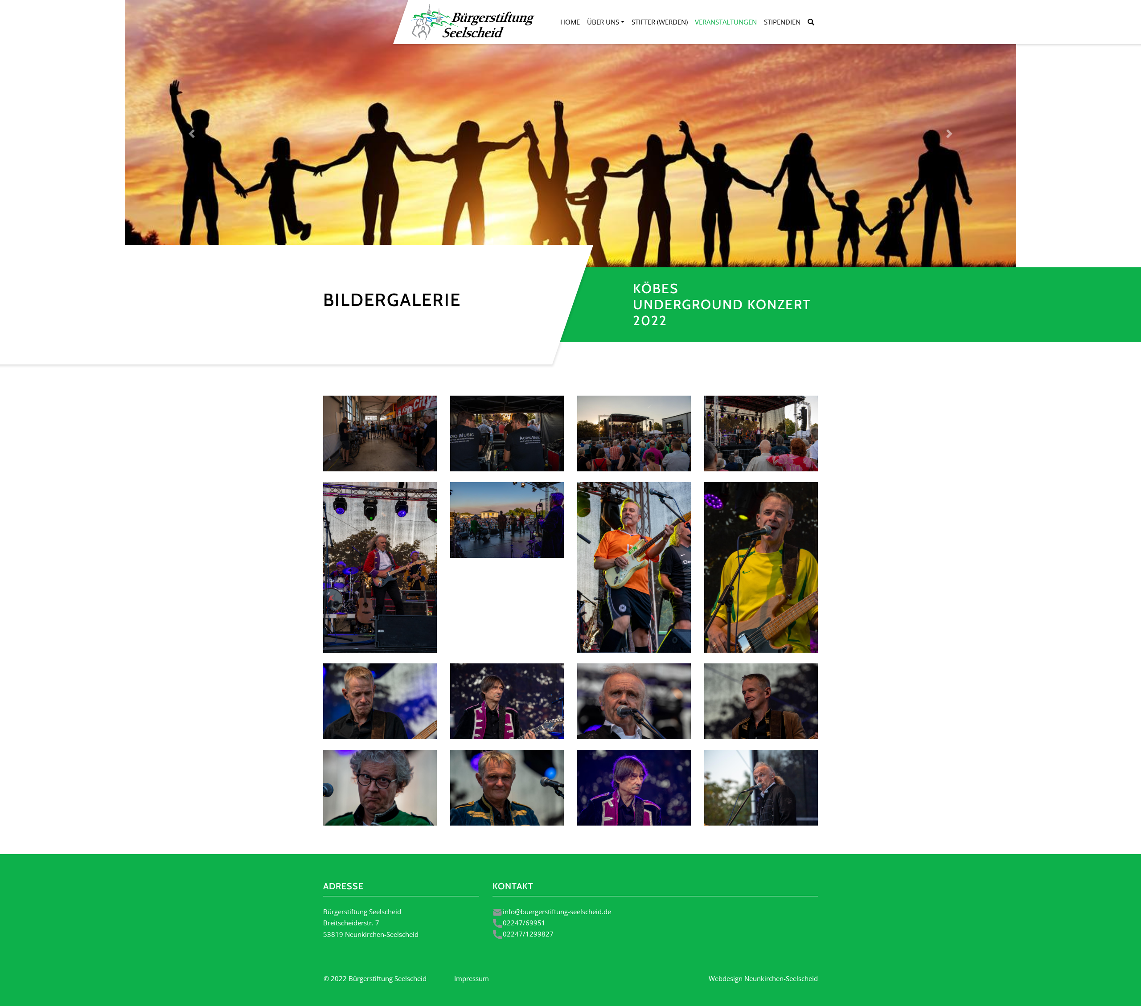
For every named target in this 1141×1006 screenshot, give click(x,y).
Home (570, 21)
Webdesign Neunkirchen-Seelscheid (763, 978)
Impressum (471, 978)
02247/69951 (524, 922)
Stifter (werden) (660, 21)
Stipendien (782, 21)
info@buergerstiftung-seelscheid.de (557, 911)
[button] (192, 133)
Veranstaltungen (726, 21)
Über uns (603, 21)
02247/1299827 (528, 933)
